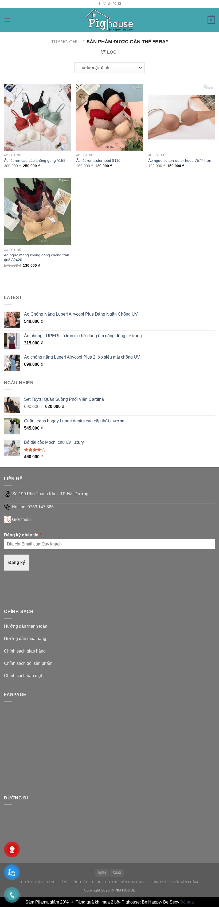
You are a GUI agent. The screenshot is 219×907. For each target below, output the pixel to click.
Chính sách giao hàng (25, 651)
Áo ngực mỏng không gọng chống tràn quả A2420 (36, 257)
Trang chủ (65, 41)
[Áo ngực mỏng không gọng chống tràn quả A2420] (37, 211)
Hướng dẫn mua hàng (25, 638)
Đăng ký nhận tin (22, 535)
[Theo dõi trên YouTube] (119, 4)
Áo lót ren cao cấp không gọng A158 (34, 160)
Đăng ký (16, 562)
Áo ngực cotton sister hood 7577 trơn (179, 160)
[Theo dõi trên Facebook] (99, 4)
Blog (96, 882)
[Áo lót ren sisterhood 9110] (109, 117)
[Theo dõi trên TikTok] (109, 4)
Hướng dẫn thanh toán (25, 626)
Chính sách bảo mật (23, 675)
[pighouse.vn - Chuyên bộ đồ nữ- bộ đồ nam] (109, 20)
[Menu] (7, 19)
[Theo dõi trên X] (114, 4)
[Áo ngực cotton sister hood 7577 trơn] (181, 117)
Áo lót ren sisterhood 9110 (98, 160)
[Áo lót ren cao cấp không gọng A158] (37, 117)
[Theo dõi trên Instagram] (104, 4)
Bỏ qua (187, 902)
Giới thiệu (21, 519)
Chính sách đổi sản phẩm (28, 663)
